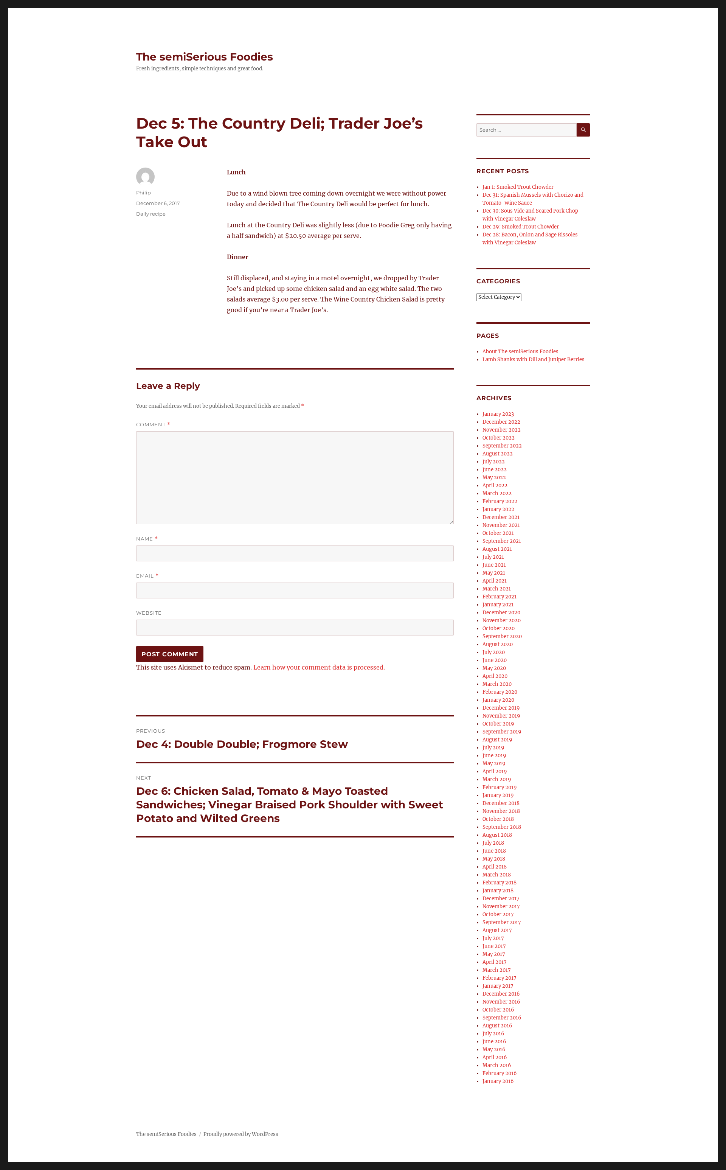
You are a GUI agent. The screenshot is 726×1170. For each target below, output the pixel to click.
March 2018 (496, 875)
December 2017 (501, 898)
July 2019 (493, 747)
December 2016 (501, 994)
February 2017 (499, 978)
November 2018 (501, 811)
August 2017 (497, 930)
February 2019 (499, 787)
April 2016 (494, 1057)
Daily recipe (151, 214)
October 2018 (498, 819)
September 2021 (501, 541)
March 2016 (496, 1065)
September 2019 (501, 732)
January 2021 (497, 604)
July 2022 (493, 461)
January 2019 (498, 795)
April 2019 (494, 771)
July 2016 (493, 1033)
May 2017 (493, 954)
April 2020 (494, 676)
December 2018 (501, 803)
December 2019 (501, 708)
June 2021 (494, 565)
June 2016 (494, 1041)
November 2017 (501, 906)
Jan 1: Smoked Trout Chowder (518, 187)
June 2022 (494, 469)
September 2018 (501, 827)
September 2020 (502, 636)
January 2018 (497, 890)
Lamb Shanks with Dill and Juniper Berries (533, 359)
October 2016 (498, 1010)
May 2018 (493, 859)
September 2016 (501, 1018)
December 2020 (501, 612)
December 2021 (501, 517)
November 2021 (501, 525)
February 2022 (499, 501)
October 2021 (498, 533)
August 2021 (497, 549)
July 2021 (493, 557)
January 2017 (497, 986)
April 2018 (494, 867)
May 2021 (493, 573)
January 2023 (498, 414)
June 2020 (494, 660)
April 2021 (494, 581)
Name (147, 539)
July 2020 (493, 652)
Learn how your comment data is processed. (319, 667)
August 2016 (497, 1025)
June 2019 (494, 755)
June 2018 (494, 851)
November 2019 (501, 716)
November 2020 (501, 620)
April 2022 (494, 485)
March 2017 (496, 970)
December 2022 (501, 422)
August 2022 (497, 454)
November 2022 (501, 430)
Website (149, 613)
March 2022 (497, 493)
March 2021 (496, 589)
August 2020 (497, 644)
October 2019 (498, 724)
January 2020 (498, 700)
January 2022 (498, 509)
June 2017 (494, 946)
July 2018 (493, 843)
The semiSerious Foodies (204, 56)
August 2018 (497, 835)
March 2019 (496, 779)
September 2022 (502, 446)
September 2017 (501, 922)
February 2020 (499, 692)
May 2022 (494, 477)
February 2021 (499, 597)
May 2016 (494, 1049)
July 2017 (493, 938)
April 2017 (494, 962)
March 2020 (497, 684)
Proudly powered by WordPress (240, 1134)
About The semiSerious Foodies (520, 351)
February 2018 (499, 882)
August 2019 (497, 739)
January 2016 (498, 1081)
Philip (143, 193)
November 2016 (501, 1002)
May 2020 (494, 668)
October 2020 (498, 628)
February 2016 (499, 1073)
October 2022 (498, 438)
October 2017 (498, 914)
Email (147, 576)
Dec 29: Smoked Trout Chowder (520, 227)
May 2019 (494, 763)
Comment (153, 424)
